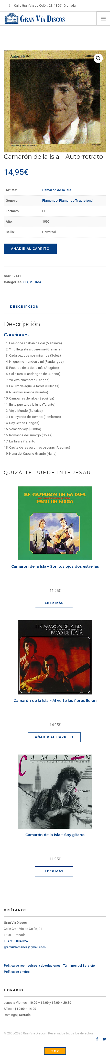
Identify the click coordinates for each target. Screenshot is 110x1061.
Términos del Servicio (79, 965)
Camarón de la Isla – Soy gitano (55, 834)
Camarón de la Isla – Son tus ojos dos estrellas (55, 566)
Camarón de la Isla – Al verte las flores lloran (55, 700)
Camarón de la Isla (56, 190)
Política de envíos (17, 972)
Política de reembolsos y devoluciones (32, 965)
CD (25, 282)
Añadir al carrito (30, 248)
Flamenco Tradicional (76, 200)
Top (55, 1051)
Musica (35, 282)
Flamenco (50, 200)
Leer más (54, 603)
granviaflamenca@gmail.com (25, 947)
